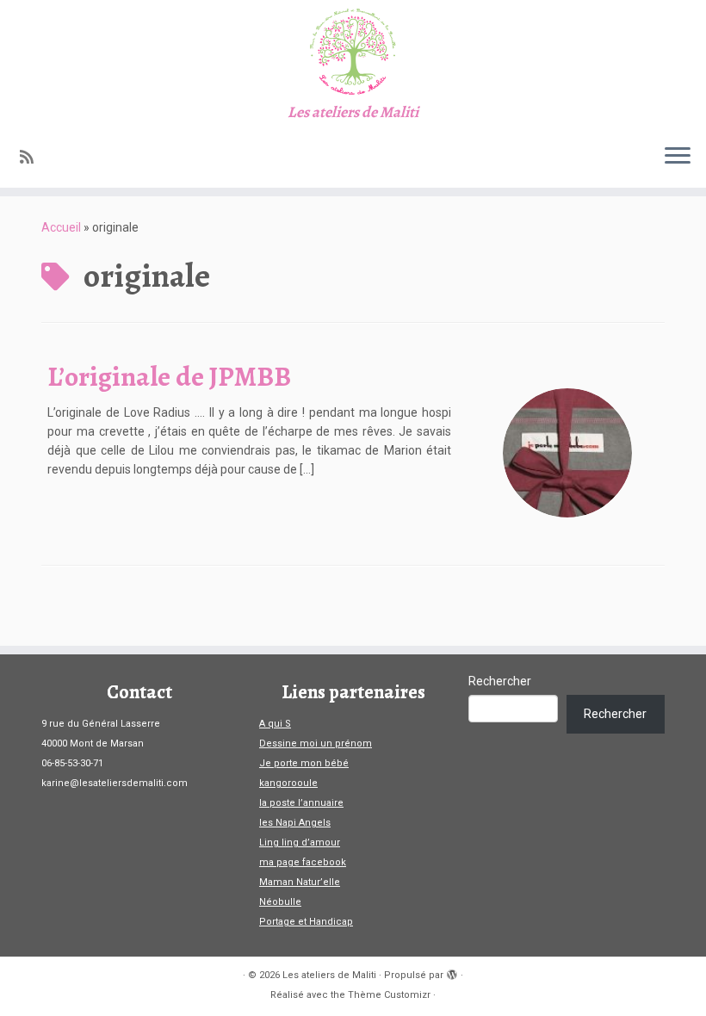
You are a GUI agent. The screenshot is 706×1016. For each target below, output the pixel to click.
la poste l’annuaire (301, 802)
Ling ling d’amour (299, 842)
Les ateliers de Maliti (329, 975)
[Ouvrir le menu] (678, 157)
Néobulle (280, 902)
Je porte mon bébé (304, 763)
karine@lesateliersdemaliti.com (114, 783)
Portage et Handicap (306, 921)
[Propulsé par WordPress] (452, 972)
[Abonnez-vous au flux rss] (32, 157)
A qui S (275, 723)
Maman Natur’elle (299, 882)
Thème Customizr (389, 995)
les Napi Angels (295, 822)
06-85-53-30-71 (72, 763)
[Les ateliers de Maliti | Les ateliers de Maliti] (353, 52)
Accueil (61, 227)
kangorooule (288, 783)
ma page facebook (302, 862)
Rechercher (499, 681)
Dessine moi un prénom (315, 743)
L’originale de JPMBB (169, 376)
